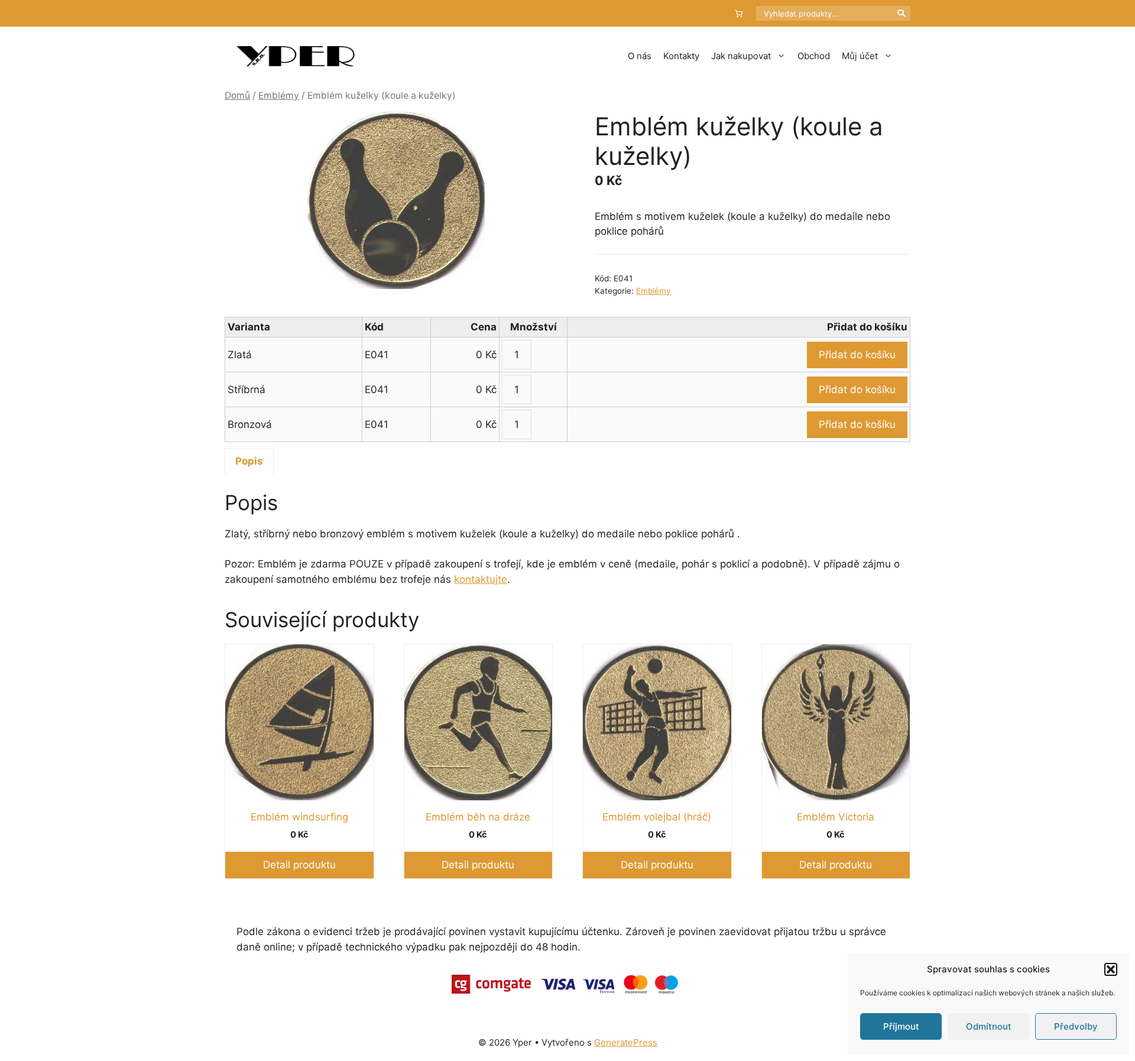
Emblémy (278, 95)
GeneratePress (625, 1042)
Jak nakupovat (741, 55)
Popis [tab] (249, 461)
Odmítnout (988, 1026)
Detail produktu (299, 865)
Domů (237, 95)
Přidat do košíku (857, 355)
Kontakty (681, 55)
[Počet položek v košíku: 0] (739, 13)
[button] (1111, 969)
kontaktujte (480, 579)
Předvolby (1076, 1026)
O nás (639, 55)
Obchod (813, 55)
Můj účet (860, 55)
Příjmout (901, 1026)
